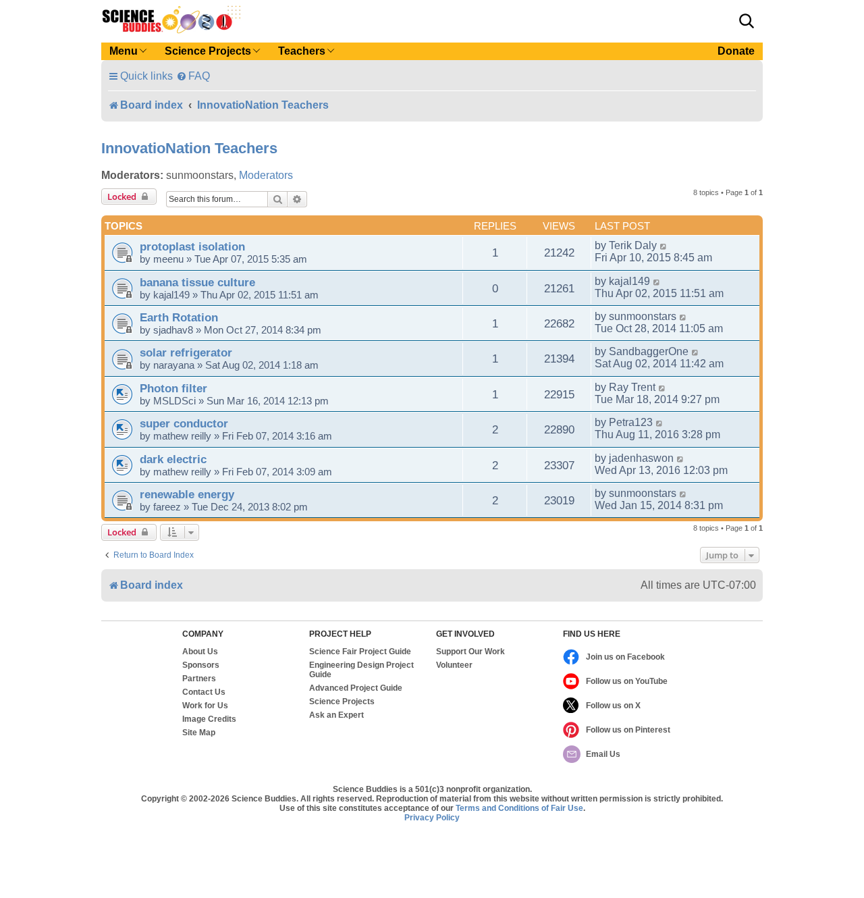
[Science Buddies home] (171, 19)
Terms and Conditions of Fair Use (519, 808)
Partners (199, 678)
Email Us (603, 754)
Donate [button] (736, 51)
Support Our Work (470, 651)
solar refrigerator (186, 352)
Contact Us (203, 692)
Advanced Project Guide (355, 688)
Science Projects (342, 701)
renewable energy (187, 494)
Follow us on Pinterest (628, 730)
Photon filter (173, 388)
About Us (200, 651)
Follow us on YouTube (627, 681)
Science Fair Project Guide (360, 651)
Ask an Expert (336, 715)
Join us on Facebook (625, 657)
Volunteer (454, 665)
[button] (746, 21)
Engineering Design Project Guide (361, 669)
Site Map (198, 732)
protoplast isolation (192, 246)
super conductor (184, 423)
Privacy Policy (432, 817)
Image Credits (209, 719)
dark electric (173, 459)
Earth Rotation (179, 317)
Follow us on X (613, 705)
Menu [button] (123, 51)
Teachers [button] (301, 51)
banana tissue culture (197, 282)
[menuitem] (193, 76)
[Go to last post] (663, 246)
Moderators (266, 175)
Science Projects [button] (208, 51)
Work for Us (205, 705)
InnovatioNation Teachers (189, 148)
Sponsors (200, 665)
